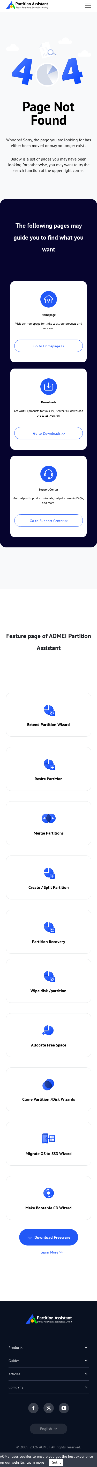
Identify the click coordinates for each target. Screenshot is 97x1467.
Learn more (35, 1462)
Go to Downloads (47, 433)
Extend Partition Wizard (48, 724)
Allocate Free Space (48, 1045)
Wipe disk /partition (48, 990)
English (46, 1428)
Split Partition (56, 887)
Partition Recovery (48, 941)
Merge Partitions (49, 833)
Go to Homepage (46, 346)
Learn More (49, 1252)
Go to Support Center (47, 520)
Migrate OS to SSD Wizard (49, 1153)
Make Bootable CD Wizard (48, 1207)
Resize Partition (49, 778)
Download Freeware (52, 1237)
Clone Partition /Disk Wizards (48, 1099)
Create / (35, 887)
